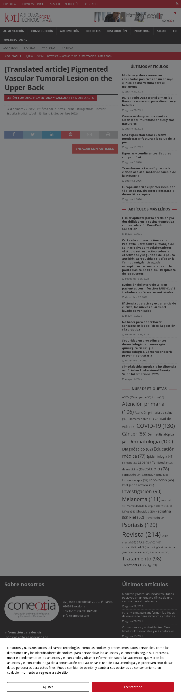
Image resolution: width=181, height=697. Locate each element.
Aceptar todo (133, 687)
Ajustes (48, 687)
